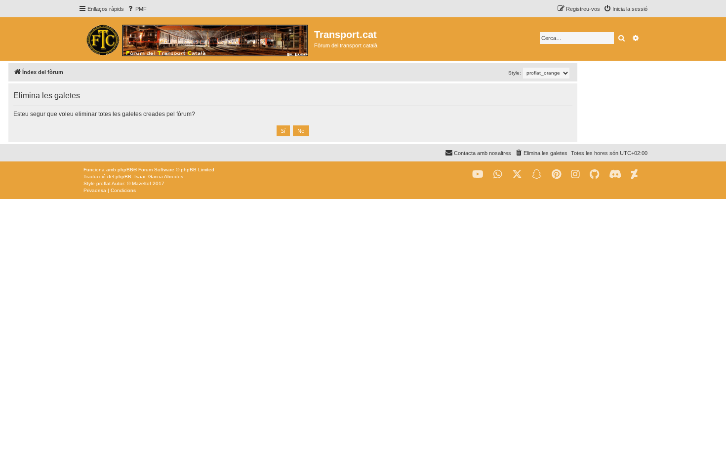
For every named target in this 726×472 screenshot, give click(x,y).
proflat (103, 183)
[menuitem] (136, 9)
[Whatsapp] (498, 174)
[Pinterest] (556, 174)
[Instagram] (575, 174)
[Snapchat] (536, 174)
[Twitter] (517, 174)
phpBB (125, 169)
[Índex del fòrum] (196, 39)
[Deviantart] (634, 174)
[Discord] (615, 174)
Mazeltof (141, 183)
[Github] (594, 174)
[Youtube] (478, 174)
